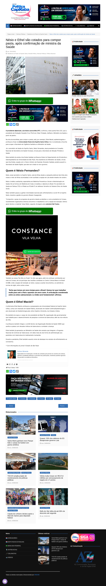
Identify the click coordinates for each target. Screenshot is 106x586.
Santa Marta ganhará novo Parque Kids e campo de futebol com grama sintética (20, 443)
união (58, 398)
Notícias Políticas (41, 53)
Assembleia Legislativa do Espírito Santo (18, 508)
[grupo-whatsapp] (30, 100)
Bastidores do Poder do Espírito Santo (18, 53)
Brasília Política (32, 53)
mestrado (32, 398)
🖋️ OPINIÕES (76, 75)
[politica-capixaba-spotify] (69, 12)
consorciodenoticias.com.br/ (25, 360)
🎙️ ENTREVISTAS (67, 25)
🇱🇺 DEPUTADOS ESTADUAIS (33, 25)
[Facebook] (12, 364)
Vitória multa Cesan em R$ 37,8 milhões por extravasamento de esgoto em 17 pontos (51, 478)
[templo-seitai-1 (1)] (85, 146)
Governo (23, 398)
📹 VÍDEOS (90, 25)
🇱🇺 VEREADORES (16, 25)
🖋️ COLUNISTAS (80, 25)
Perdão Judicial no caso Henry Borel (83, 96)
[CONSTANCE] (32, 245)
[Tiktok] (14, 364)
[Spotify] (16, 364)
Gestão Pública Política (14, 472)
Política (53, 435)
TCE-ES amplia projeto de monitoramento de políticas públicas (17, 478)
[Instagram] (10, 364)
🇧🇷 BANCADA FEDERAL (51, 25)
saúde (50, 398)
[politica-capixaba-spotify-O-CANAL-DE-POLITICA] (85, 56)
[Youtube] (7, 364)
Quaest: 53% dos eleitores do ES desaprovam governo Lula (59, 548)
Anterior (11, 406)
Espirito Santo (12, 398)
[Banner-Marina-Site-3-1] (37, 384)
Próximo (62, 406)
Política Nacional (51, 53)
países (42, 398)
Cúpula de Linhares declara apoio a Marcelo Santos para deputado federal (21, 516)
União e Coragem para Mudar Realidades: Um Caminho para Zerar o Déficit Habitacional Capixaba (84, 117)
